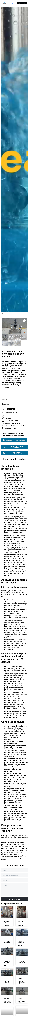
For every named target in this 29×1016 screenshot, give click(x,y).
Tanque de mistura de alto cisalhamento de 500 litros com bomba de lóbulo (7, 962)
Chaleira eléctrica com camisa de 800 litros (21, 962)
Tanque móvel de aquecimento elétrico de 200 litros (7, 1001)
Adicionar (10, 409)
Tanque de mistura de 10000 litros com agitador (21, 923)
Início (2, 314)
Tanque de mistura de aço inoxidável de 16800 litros (7, 923)
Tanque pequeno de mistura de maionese (6, 981)
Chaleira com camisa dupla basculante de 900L (7, 942)
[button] (12, 3)
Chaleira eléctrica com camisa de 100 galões (21, 1000)
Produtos (7, 314)
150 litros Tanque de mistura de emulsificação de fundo (21, 981)
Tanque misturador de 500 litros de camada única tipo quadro (21, 942)
